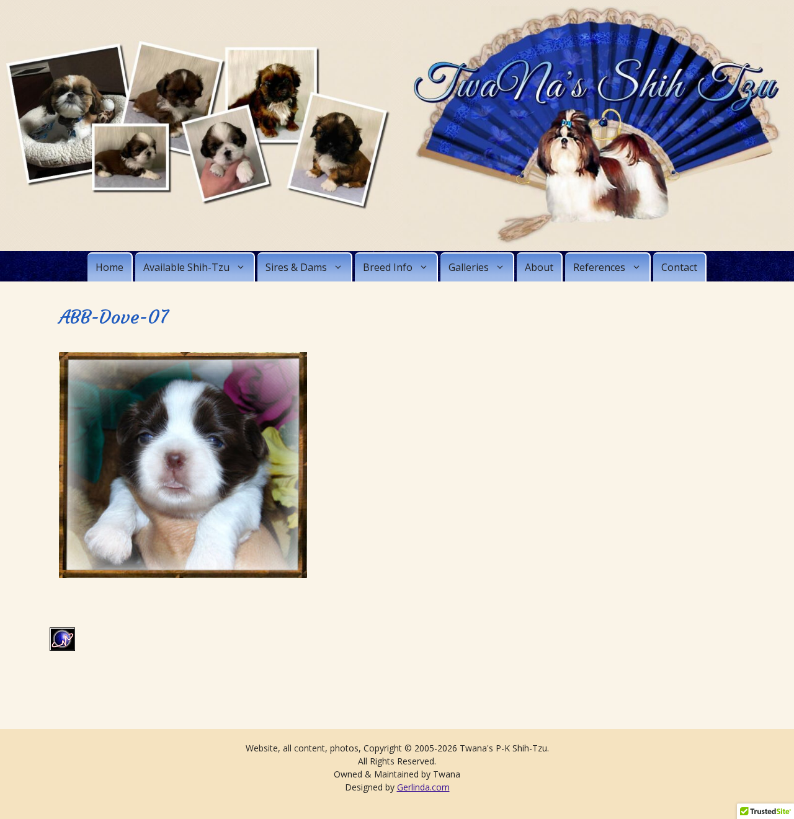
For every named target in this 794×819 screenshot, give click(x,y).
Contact (679, 267)
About (539, 267)
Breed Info (388, 267)
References (599, 267)
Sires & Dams (296, 267)
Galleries (468, 267)
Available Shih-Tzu (186, 267)
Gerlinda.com (423, 787)
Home (109, 267)
